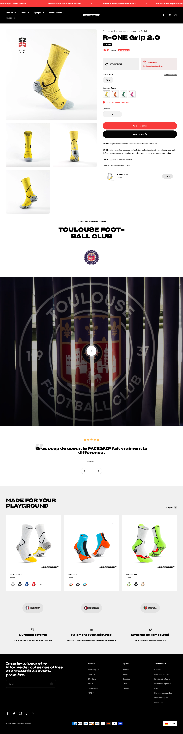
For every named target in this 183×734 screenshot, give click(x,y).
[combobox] (170, 723)
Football (126, 669)
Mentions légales (161, 697)
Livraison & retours (162, 679)
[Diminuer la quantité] (106, 114)
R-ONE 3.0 (91, 674)
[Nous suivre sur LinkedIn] (33, 713)
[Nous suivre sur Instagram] (20, 713)
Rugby (125, 674)
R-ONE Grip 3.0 (16, 574)
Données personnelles (163, 693)
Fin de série (11, 17)
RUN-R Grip (72, 574)
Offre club (158, 702)
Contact (157, 669)
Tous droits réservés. (24, 723)
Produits (9, 12)
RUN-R (90, 683)
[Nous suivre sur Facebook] (7, 713)
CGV (156, 688)
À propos (37, 12)
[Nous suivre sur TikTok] (26, 713)
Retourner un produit (162, 683)
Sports (23, 12)
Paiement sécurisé (161, 674)
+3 (40, 584)
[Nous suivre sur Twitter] (14, 713)
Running (126, 679)
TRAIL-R (91, 693)
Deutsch (172, 723)
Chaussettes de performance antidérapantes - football (125, 31)
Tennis (126, 688)
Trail (125, 683)
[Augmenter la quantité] (118, 114)
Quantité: (106, 108)
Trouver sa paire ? (56, 12)
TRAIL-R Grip (131, 574)
